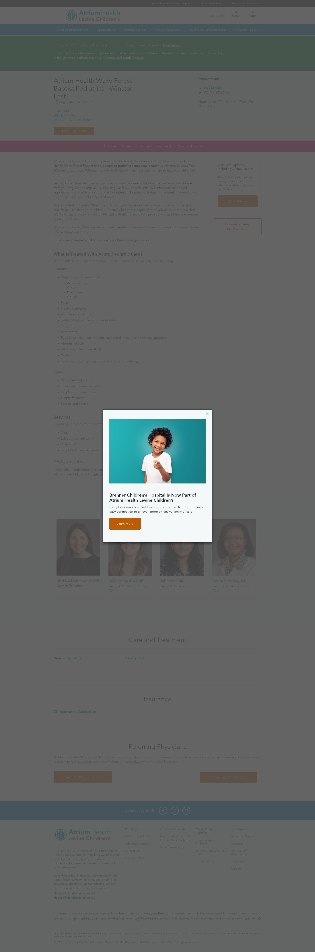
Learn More (125, 524)
